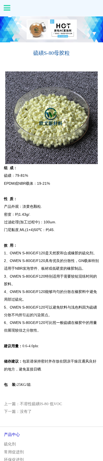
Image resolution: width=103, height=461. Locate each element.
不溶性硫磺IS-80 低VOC (41, 404)
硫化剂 (10, 444)
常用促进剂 (14, 452)
